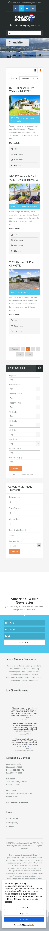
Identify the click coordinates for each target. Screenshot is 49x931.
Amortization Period (17, 530)
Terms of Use (13, 819)
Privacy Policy (13, 823)
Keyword (12, 375)
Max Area (15, 458)
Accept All (24, 919)
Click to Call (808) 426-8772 (26, 25)
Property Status (15, 394)
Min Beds (13, 412)
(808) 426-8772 (18, 770)
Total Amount (14, 497)
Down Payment (15, 508)
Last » (29, 354)
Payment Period (15, 541)
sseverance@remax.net (31, 2)
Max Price (13, 439)
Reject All (24, 913)
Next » (20, 354)
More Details (14, 143)
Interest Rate (14, 519)
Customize (24, 907)
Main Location (15, 385)
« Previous (14, 349)
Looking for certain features (22, 474)
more (31, 715)
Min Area (15, 448)
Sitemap (11, 827)
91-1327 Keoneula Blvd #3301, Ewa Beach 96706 (23, 178)
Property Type (15, 403)
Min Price (13, 430)
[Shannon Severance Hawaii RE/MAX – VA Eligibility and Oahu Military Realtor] (24, 18)
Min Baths (13, 421)
